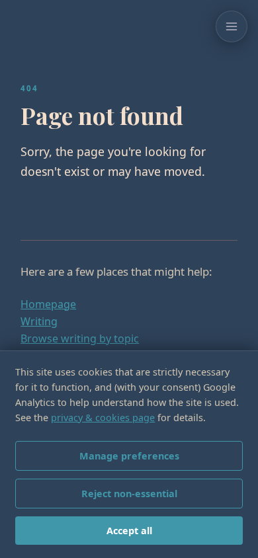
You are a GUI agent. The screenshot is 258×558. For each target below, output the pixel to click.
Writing (39, 321)
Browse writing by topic (80, 338)
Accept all (129, 530)
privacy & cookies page (103, 417)
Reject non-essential (129, 493)
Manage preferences (129, 456)
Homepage (48, 304)
